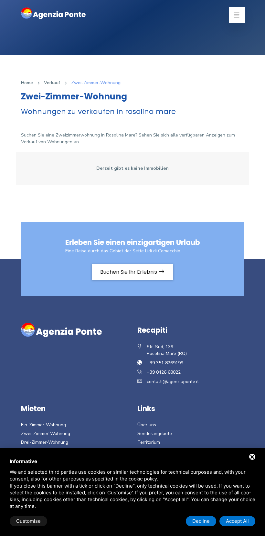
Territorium (148, 442)
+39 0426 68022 (164, 372)
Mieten (33, 409)
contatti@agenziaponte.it (173, 382)
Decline (201, 521)
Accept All (237, 521)
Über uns (146, 425)
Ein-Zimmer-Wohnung (43, 425)
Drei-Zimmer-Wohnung (44, 442)
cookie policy (143, 479)
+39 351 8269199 (165, 363)
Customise (28, 521)
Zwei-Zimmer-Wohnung (45, 433)
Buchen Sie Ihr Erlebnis (129, 272)
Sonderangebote (154, 433)
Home (27, 83)
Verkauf (52, 83)
